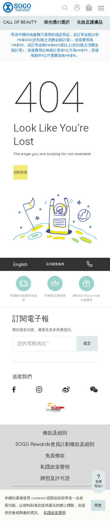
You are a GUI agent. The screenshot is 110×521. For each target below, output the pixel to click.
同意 (98, 505)
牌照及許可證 (55, 478)
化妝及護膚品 (90, 22)
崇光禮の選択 (57, 22)
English (20, 264)
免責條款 (55, 455)
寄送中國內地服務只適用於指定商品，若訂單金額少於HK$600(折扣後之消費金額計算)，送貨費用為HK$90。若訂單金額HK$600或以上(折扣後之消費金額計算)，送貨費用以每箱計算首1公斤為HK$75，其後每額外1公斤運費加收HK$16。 (55, 45)
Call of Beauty (20, 22)
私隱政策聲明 (55, 512)
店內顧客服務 (55, 264)
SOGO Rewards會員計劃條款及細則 (55, 444)
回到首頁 (20, 172)
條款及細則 (55, 433)
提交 (87, 343)
